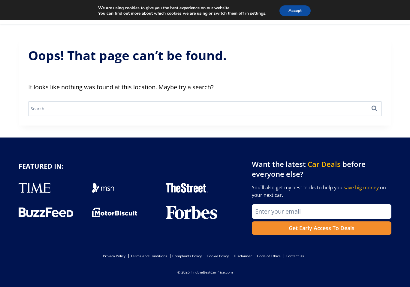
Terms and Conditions (149, 256)
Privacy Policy (114, 256)
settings (257, 13)
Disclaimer (243, 256)
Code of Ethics (269, 256)
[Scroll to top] (401, 269)
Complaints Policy (187, 256)
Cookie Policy (218, 256)
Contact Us (295, 256)
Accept (295, 10)
